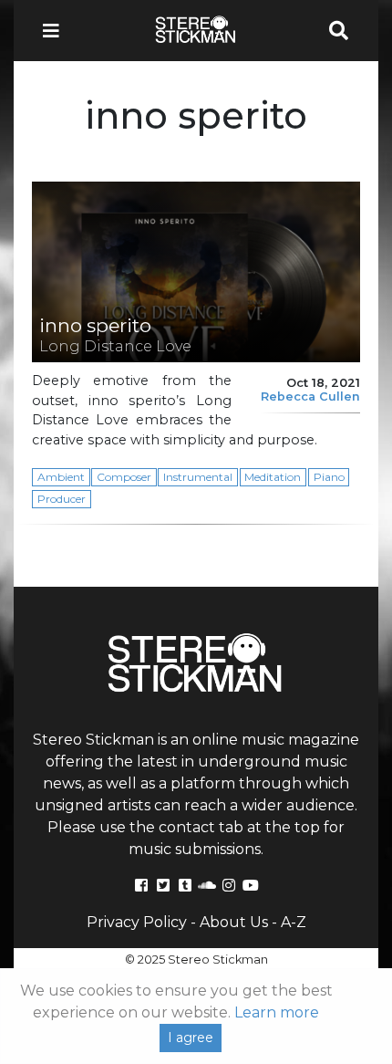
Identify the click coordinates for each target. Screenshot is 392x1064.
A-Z (293, 922)
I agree (190, 1037)
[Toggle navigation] (56, 30)
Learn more (276, 1012)
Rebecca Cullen (310, 396)
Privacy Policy (137, 922)
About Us (234, 922)
